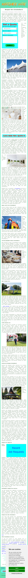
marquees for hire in (15, 502)
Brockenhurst (14, 140)
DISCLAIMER (25, 7)
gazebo (21, 141)
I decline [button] (17, 570)
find (5, 516)
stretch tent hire (12, 506)
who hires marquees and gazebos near (14, 471)
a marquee (23, 263)
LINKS (15, 7)
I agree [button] (16, 568)
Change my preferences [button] (16, 573)
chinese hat (4, 148)
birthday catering (22, 544)
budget (16, 181)
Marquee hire (4, 188)
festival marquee (18, 142)
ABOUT (18, 7)
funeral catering (5, 544)
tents (18, 415)
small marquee (6, 306)
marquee (3, 19)
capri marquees (5, 152)
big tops (24, 148)
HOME (13, 7)
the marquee (20, 180)
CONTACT (21, 7)
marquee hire (4, 200)
